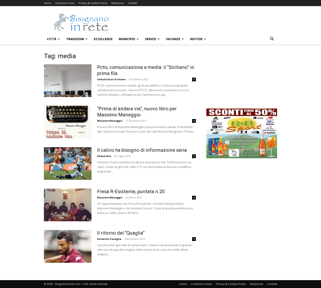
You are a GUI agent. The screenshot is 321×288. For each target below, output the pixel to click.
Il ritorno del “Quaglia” (121, 233)
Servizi (150, 39)
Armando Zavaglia (109, 238)
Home (47, 3)
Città (51, 39)
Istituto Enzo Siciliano (111, 79)
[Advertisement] (197, 22)
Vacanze (173, 39)
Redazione (117, 3)
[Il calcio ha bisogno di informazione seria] (67, 163)
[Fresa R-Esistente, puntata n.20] (67, 205)
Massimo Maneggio (109, 120)
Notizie (196, 39)
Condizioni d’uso (64, 3)
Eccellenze (103, 39)
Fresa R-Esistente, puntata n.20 (131, 191)
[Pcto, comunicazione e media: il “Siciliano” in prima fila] (67, 80)
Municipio (127, 39)
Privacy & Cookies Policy (93, 3)
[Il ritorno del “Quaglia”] (67, 246)
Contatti (132, 3)
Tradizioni (75, 39)
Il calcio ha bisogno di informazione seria (142, 150)
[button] (272, 39)
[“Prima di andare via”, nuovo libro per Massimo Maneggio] (67, 122)
